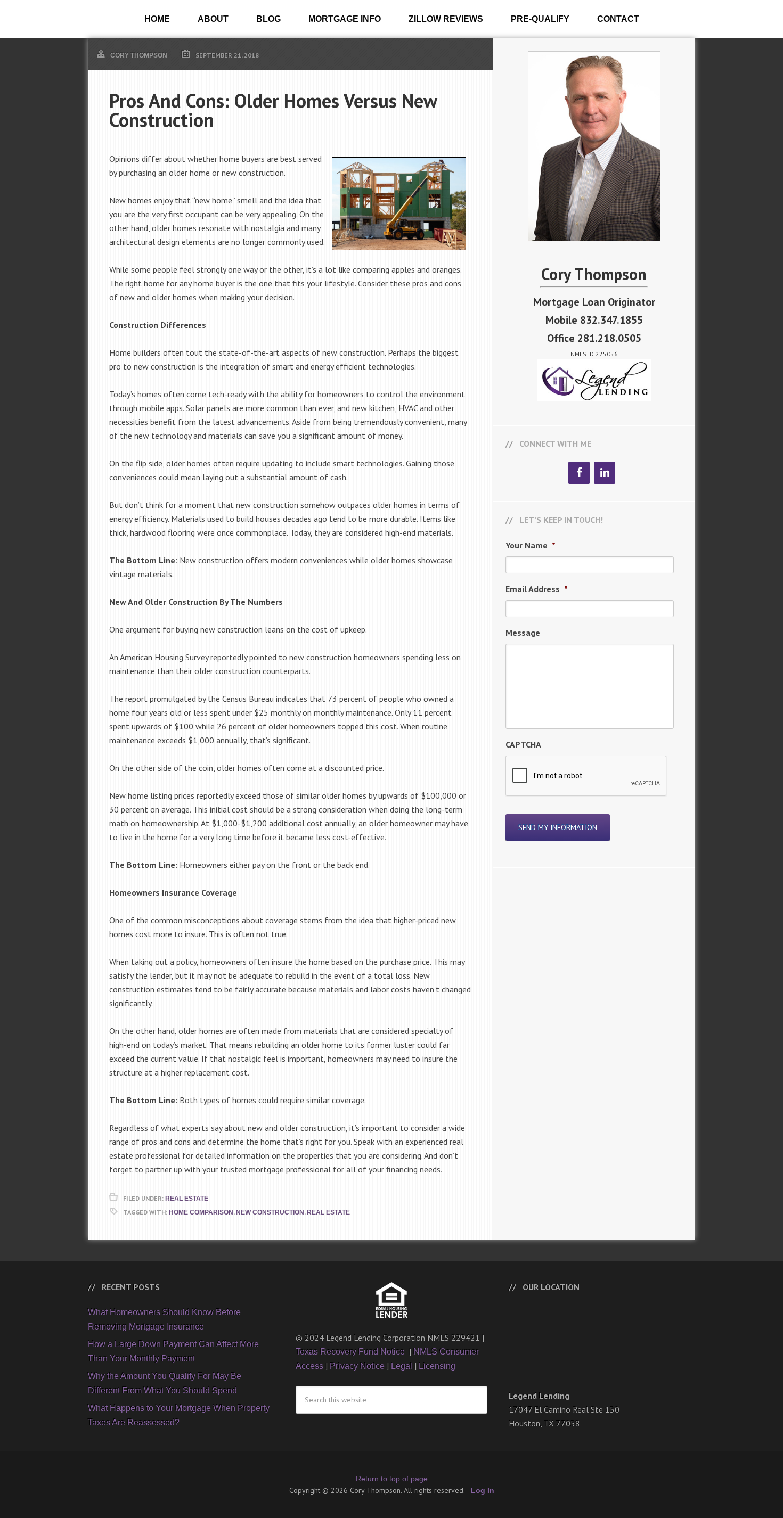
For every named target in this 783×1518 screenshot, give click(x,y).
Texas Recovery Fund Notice (351, 1351)
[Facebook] (579, 473)
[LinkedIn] (604, 473)
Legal (401, 1366)
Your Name (530, 545)
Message (522, 632)
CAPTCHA (523, 744)
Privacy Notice (357, 1366)
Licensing (437, 1366)
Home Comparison (201, 1212)
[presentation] (586, 776)
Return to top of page (392, 1478)
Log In (482, 1490)
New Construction (270, 1212)
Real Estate (186, 1198)
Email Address (536, 589)
